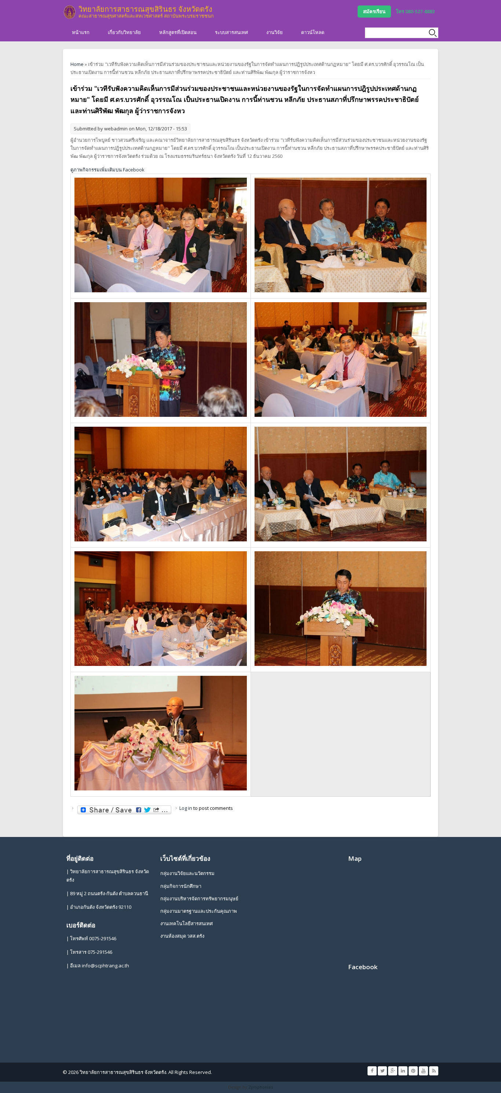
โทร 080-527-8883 (415, 11)
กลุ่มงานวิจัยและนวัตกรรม (187, 873)
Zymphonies (260, 1087)
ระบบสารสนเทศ (231, 32)
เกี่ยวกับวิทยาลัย (124, 32)
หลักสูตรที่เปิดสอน (178, 32)
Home (77, 64)
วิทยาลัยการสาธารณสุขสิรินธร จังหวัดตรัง (145, 9)
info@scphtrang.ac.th (105, 965)
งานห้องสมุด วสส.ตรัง (182, 936)
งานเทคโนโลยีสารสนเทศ (186, 923)
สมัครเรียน (374, 11)
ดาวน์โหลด (312, 32)
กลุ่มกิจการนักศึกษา (180, 886)
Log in (185, 808)
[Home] (70, 12)
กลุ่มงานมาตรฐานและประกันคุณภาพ (198, 911)
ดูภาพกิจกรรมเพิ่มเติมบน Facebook (107, 169)
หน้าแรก (80, 32)
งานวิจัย (274, 32)
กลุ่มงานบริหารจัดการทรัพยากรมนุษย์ (199, 898)
